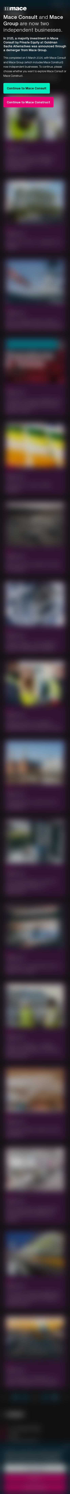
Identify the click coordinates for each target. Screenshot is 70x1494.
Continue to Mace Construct (28, 102)
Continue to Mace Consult (26, 88)
